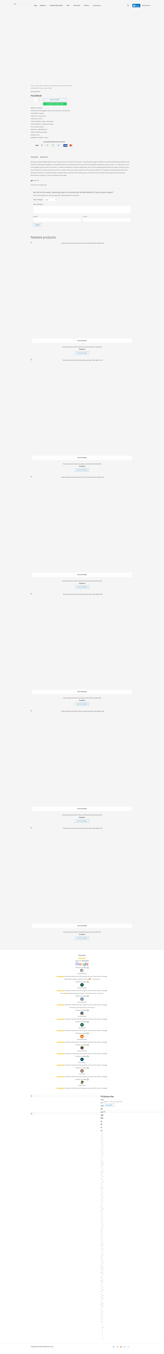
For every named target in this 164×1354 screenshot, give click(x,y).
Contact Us (101, 1162)
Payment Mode (103, 1203)
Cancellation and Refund (101, 1218)
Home (32, 85)
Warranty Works (101, 1278)
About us (101, 1143)
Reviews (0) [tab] (44, 157)
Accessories (96, 5)
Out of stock (82, 353)
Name (35, 216)
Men (68, 5)
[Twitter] (124, 1347)
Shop (35, 5)
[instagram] (113, 1347)
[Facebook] (117, 1347)
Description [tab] (34, 157)
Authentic (43, 5)
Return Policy (101, 1253)
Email (85, 216)
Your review (38, 204)
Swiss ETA (77, 5)
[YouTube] (121, 1347)
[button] (46, 5)
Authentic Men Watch (56, 5)
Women (86, 5)
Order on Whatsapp (55, 104)
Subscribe (109, 1105)
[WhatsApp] (128, 1347)
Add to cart (54, 99)
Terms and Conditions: (103, 1319)
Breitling (46, 85)
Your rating (38, 200)
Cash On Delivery (102, 1136)
